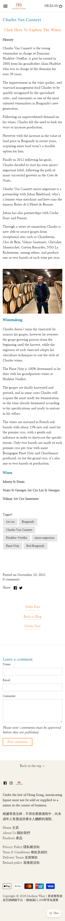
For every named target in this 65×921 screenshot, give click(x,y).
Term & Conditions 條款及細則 (25, 852)
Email (6, 680)
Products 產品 (12, 838)
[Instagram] (11, 783)
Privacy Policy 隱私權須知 (21, 847)
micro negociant (44, 537)
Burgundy (28, 521)
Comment (9, 696)
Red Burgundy (35, 545)
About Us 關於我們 (16, 833)
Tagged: (8, 514)
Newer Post (32, 626)
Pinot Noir (12, 545)
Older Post (32, 607)
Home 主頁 (11, 827)
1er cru (10, 521)
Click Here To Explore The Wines (32, 30)
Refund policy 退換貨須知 (21, 862)
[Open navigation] (5, 6)
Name (6, 664)
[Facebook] (5, 783)
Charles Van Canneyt (19, 529)
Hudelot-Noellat (16, 537)
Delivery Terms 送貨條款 (20, 857)
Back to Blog (33, 616)
